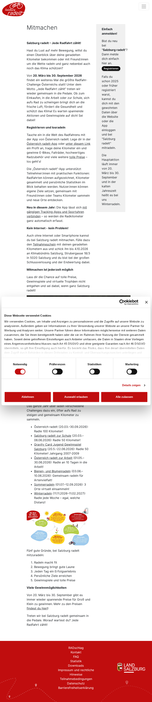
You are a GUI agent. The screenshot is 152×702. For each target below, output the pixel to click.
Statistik (76, 661)
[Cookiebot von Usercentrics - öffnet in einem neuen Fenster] (122, 302)
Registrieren (111, 68)
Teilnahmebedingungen (76, 679)
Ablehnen (28, 397)
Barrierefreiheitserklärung (76, 688)
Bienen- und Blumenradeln (52, 471)
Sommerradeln (44, 484)
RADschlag (76, 648)
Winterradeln (43, 493)
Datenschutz (76, 683)
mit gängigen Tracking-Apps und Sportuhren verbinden (57, 211)
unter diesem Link (78, 144)
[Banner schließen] (146, 302)
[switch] (57, 372)
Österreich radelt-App (42, 144)
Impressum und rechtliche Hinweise (76, 672)
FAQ (76, 656)
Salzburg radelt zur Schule (52, 435)
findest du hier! (37, 608)
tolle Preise (77, 157)
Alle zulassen (124, 397)
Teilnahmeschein (44, 244)
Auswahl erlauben (76, 397)
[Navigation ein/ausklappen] (144, 6)
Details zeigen (131, 385)
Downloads (76, 665)
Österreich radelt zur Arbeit (53, 458)
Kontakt (76, 652)
